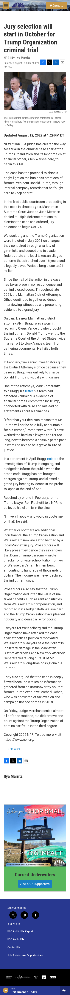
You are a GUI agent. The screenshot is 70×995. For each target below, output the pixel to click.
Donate (58, 5)
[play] (5, 990)
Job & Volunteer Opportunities (25, 955)
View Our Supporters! (35, 884)
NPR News (14, 748)
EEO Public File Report (20, 931)
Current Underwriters (35, 874)
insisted (52, 459)
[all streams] (65, 990)
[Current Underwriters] (35, 835)
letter (29, 391)
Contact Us (13, 947)
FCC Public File (15, 939)
